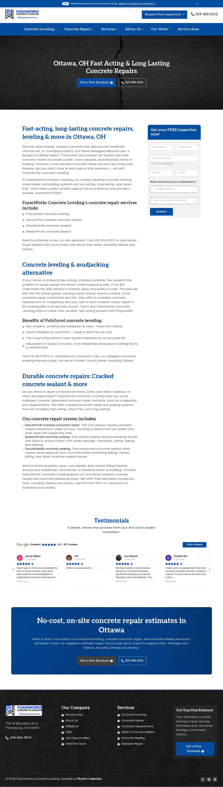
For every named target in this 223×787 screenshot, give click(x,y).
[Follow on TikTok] (215, 779)
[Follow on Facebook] (202, 779)
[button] (209, 569)
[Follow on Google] (208, 779)
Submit (161, 211)
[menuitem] (40, 29)
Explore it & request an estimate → (137, 3)
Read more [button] (71, 582)
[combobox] (174, 200)
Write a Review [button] (195, 545)
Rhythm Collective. (89, 779)
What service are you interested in (174, 182)
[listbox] (174, 189)
